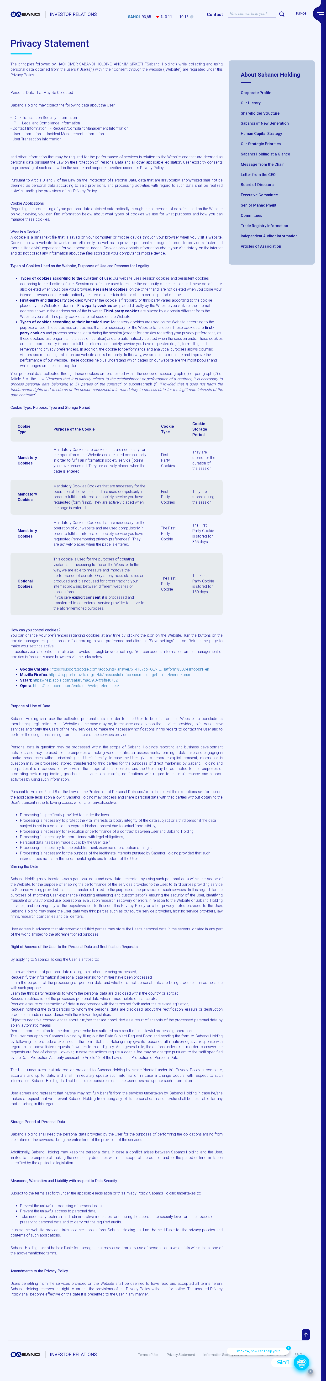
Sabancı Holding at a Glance (265, 154)
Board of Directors (257, 184)
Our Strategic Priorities (261, 144)
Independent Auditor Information (269, 236)
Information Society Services (225, 1355)
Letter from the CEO (258, 174)
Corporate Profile (256, 93)
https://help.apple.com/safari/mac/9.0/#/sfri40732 (75, 680)
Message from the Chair (262, 164)
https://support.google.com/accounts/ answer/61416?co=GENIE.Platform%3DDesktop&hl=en (130, 669)
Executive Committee (259, 195)
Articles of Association (261, 246)
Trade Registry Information (264, 226)
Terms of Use (148, 1355)
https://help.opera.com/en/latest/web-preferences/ (76, 685)
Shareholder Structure (260, 113)
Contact (215, 14)
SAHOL (134, 17)
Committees (251, 215)
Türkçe (300, 13)
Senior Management (258, 205)
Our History (251, 103)
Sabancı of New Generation (265, 123)
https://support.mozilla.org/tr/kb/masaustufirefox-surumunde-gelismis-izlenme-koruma (121, 674)
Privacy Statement (181, 1355)
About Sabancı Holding (270, 74)
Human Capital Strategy (261, 133)
